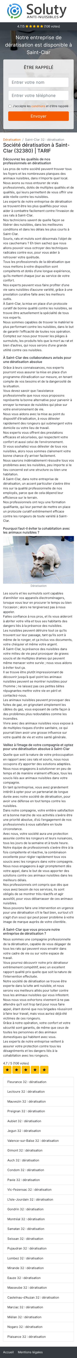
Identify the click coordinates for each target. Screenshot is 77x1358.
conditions (38, 106)
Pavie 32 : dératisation (23, 1180)
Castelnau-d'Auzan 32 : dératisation (33, 1297)
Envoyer (38, 116)
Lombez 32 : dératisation (25, 1258)
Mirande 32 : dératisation (25, 1268)
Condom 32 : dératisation (25, 1170)
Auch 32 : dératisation (23, 1160)
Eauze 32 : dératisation (24, 1278)
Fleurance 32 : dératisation (26, 1082)
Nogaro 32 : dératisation (25, 1327)
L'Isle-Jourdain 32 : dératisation (30, 1199)
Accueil (8, 1352)
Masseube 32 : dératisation (27, 1288)
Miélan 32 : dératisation (24, 1317)
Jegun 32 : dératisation (24, 1131)
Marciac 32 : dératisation (25, 1307)
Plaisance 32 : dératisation (26, 1337)
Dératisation (12, 140)
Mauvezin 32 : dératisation (26, 1101)
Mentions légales (30, 1352)
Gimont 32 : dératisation (25, 1150)
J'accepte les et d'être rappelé (40, 106)
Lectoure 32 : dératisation (26, 1091)
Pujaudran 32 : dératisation (27, 1248)
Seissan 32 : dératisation (25, 1239)
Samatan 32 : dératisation (25, 1229)
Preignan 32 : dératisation (26, 1111)
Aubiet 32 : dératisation (24, 1121)
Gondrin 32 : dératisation (25, 1209)
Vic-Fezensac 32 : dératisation (29, 1189)
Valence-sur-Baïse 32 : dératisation (33, 1141)
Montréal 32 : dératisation (26, 1219)
